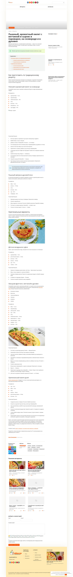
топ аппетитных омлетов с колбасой (30, 428)
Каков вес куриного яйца (54, 45)
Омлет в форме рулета (13, 380)
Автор (36, 552)
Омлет (29, 447)
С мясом (38, 447)
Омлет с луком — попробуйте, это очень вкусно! (17, 506)
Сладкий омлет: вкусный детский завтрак (35, 506)
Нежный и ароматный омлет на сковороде (21, 60)
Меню (26, 553)
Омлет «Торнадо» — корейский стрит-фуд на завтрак (35, 488)
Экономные (30, 450)
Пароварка (33, 447)
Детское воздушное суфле (18, 65)
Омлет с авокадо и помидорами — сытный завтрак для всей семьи (17, 488)
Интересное (50, 6)
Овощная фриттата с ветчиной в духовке (21, 67)
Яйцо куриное (35, 450)
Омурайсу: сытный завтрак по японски (55, 60)
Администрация (38, 554)
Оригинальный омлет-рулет (18, 69)
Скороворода (35, 449)
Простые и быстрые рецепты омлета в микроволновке (34, 471)
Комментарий (11, 522)
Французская (41, 449)
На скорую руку (39, 445)
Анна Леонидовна (12, 437)
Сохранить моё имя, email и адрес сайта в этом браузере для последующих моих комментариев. (25, 541)
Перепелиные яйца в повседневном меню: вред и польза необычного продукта (56, 77)
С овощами (30, 449)
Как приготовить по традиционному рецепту (21, 58)
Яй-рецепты (22, 6)
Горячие (29, 445)
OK (65, 574)
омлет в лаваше (18, 428)
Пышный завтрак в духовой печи (19, 61)
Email (22, 518)
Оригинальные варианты (16, 63)
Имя (9, 518)
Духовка (33, 445)
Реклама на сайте (38, 557)
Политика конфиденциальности (37, 560)
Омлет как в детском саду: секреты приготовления (17, 471)
